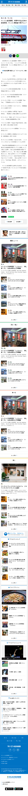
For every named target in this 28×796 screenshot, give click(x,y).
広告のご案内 (4, 763)
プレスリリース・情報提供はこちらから (10, 757)
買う (12, 5)
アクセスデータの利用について (8, 759)
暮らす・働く (17, 5)
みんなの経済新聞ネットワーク (14, 777)
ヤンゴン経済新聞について (7, 755)
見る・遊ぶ (8, 5)
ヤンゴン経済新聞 (14, 2)
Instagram (17, 749)
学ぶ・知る (24, 5)
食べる (3, 5)
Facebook (10, 749)
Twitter (14, 749)
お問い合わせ (4, 761)
